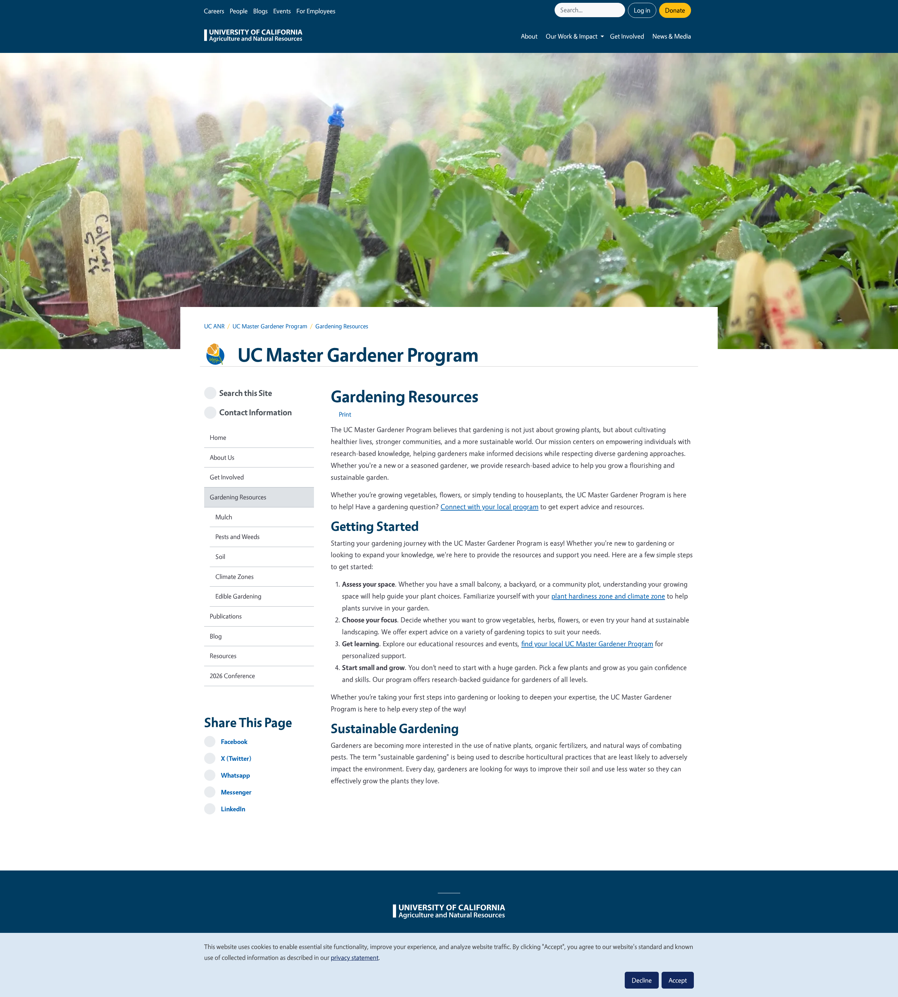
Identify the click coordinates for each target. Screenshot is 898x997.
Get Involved (627, 36)
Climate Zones (234, 576)
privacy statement (354, 957)
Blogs (260, 11)
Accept (678, 980)
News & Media (671, 36)
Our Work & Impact (571, 36)
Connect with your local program (489, 506)
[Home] (253, 36)
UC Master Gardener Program (270, 326)
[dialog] (449, 964)
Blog (216, 636)
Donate (675, 10)
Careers (214, 11)
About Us (222, 457)
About (529, 36)
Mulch (223, 517)
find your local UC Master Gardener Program (587, 643)
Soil (220, 556)
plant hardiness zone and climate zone (608, 596)
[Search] (620, 10)
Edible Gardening (238, 596)
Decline (642, 980)
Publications (226, 616)
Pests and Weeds (237, 536)
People (239, 11)
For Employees (315, 11)
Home (218, 437)
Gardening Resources (238, 497)
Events (282, 11)
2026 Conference (232, 675)
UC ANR (214, 326)
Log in (642, 10)
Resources (223, 655)
